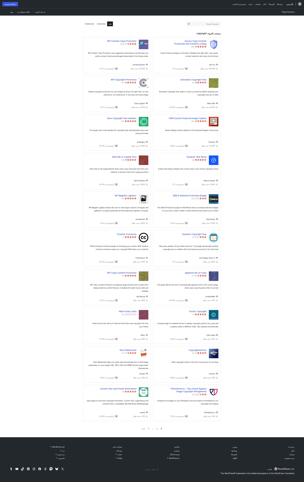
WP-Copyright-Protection (123, 79)
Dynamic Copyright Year (194, 234)
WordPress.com (57, 447)
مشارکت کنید (117, 447)
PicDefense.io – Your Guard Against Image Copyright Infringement (189, 390)
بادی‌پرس (60, 458)
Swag (119, 458)
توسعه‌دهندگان (175, 454)
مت (62, 451)
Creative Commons (126, 234)
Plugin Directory (288, 12)
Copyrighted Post (198, 350)
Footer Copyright (198, 311)
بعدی (143, 429)
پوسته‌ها (234, 451)
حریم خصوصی (289, 458)
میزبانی (291, 454)
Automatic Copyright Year (193, 79)
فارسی (269, 469)
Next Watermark (128, 350)
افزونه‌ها (234, 454)
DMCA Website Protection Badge (190, 195)
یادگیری (177, 447)
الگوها (235, 458)
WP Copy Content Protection (121, 273)
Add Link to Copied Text (124, 157)
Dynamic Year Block (197, 157)
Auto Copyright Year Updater (121, 118)
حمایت (118, 454)
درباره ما (291, 447)
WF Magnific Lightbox (125, 195)
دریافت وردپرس (10, 4)
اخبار (292, 451)
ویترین (235, 447)
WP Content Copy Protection (121, 41)
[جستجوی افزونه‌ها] (188, 23)
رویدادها (119, 451)
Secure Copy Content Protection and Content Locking (190, 42)
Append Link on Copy (196, 273)
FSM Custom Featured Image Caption (188, 118)
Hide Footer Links (127, 311)
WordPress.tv (173, 458)
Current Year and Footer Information (118, 388)
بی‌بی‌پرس (60, 454)
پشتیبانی (177, 451)
